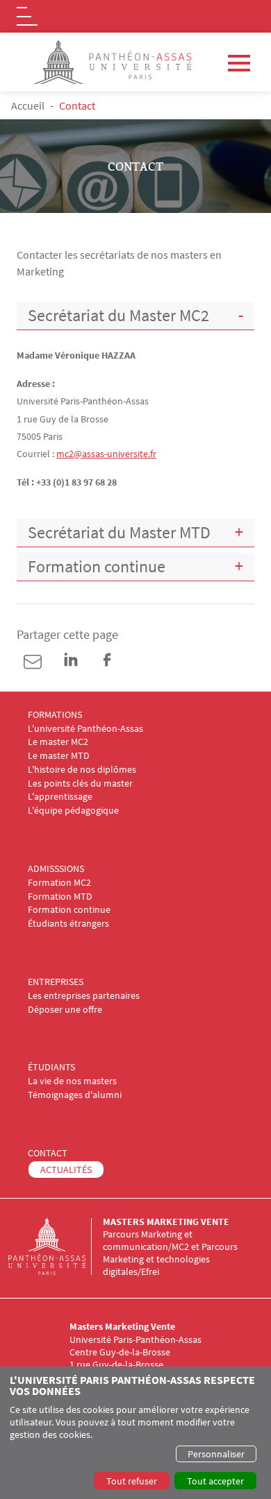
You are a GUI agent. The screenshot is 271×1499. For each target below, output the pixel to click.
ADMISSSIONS (56, 869)
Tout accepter (215, 1481)
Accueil (27, 105)
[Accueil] (55, 1246)
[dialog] (135, 1433)
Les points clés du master (80, 783)
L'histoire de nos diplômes (82, 770)
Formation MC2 (59, 883)
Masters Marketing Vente (166, 1221)
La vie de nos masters (72, 1081)
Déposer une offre (65, 1010)
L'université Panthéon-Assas (85, 729)
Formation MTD (60, 896)
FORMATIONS (55, 715)
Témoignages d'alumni (75, 1095)
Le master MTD (59, 756)
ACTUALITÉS (66, 1169)
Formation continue (69, 910)
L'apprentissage (60, 797)
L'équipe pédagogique (73, 810)
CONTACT (47, 1153)
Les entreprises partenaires (84, 996)
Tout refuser (131, 1481)
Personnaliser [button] (216, 1454)
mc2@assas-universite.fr (106, 453)
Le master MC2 (58, 742)
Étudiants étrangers (68, 924)
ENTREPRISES (55, 982)
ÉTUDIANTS (51, 1067)
